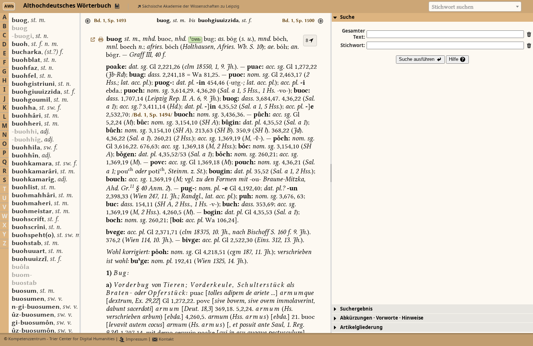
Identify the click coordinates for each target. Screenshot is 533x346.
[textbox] (475, 7)
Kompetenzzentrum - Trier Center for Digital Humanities (61, 339)
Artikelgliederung (361, 327)
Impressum (136, 339)
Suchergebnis (356, 308)
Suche (347, 17)
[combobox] (475, 6)
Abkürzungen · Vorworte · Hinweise (381, 318)
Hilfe (454, 59)
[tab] (432, 17)
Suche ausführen (417, 59)
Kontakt (166, 339)
